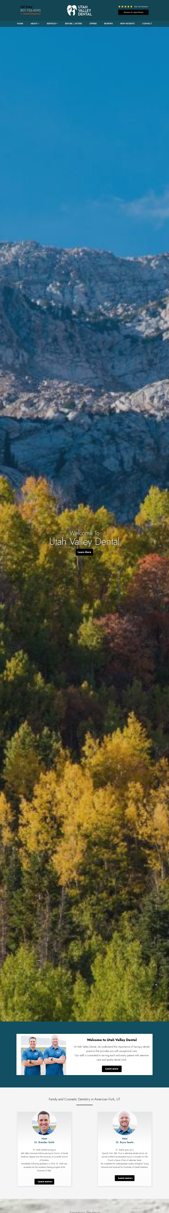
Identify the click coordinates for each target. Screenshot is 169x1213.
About (34, 23)
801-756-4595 (30, 10)
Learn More (84, 552)
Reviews (108, 23)
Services (51, 23)
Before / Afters (73, 23)
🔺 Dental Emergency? (30, 13)
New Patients (127, 23)
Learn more (111, 1068)
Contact (147, 23)
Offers (93, 23)
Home (20, 23)
